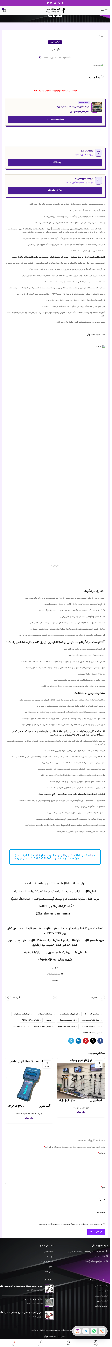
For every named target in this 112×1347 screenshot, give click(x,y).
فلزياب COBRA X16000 (91, 1032)
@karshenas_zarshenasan (54, 913)
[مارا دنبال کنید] (55, 157)
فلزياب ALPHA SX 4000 (66, 1026)
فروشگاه (50, 1256)
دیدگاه (101, 1153)
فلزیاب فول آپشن (101, 1306)
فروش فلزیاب (53, 940)
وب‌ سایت (101, 1212)
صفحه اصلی (49, 1251)
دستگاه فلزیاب (36, 940)
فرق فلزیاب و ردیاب (81, 1107)
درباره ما (50, 1266)
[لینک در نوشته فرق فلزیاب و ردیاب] (81, 1080)
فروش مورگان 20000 (92, 1014)
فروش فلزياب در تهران (22, 1014)
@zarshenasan (21, 899)
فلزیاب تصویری (101, 1296)
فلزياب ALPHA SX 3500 (90, 1026)
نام (103, 1187)
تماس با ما (49, 1271)
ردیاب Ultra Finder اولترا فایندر (29, 1113)
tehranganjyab (64, 58)
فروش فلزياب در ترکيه (44, 1014)
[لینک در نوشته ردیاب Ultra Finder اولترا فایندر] (29, 1083)
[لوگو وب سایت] (55, 10)
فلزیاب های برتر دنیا (55, 974)
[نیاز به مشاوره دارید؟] (55, 186)
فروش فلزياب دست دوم (90, 1020)
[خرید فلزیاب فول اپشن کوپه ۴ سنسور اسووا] (55, 111)
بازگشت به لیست (55, 997)
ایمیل (101, 1199)
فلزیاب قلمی (102, 1301)
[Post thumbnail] (49, 1289)
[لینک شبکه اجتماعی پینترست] (55, 3)
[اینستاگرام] (77, 1331)
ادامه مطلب (81, 1112)
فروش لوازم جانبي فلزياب (69, 1014)
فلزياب (48, 1020)
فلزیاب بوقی (103, 1290)
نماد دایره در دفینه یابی (33, 1299)
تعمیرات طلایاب (47, 1261)
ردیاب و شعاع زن (101, 1286)
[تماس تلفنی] (102, 1331)
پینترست (54, 980)
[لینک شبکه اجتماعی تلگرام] (48, 3)
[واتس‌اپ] (94, 1331)
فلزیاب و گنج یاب (55, 42)
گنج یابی (55, 967)
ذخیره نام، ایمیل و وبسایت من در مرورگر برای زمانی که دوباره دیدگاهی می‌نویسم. (70, 1224)
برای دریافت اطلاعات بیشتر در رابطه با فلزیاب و (55, 883)
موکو (46, 1336)
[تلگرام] (85, 1331)
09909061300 (100, 1256)
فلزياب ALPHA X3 (19, 1026)
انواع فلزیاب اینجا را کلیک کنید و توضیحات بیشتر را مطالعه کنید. (55, 891)
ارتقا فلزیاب (71, 940)
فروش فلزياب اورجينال (67, 1020)
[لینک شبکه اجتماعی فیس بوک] (62, 3)
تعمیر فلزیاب (32, 928)
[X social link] (59, 3)
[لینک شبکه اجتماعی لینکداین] (51, 3)
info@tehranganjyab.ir (95, 1261)
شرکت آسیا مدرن (58, 952)
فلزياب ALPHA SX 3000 (30, 1020)
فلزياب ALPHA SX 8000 (42, 1026)
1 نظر (28, 1290)
